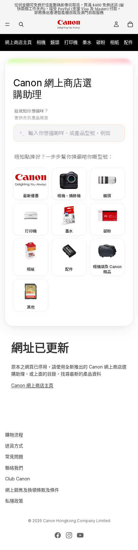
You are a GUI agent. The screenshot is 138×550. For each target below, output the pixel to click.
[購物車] (130, 24)
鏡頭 (54, 42)
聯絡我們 (14, 467)
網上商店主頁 (18, 42)
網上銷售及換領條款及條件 (32, 489)
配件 (128, 42)
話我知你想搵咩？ (31, 114)
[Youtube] (80, 535)
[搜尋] (21, 24)
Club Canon (17, 478)
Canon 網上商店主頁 (32, 385)
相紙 (114, 42)
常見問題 (14, 456)
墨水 (86, 42)
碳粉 (100, 42)
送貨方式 (14, 445)
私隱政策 (14, 500)
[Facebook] (58, 535)
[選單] (7, 24)
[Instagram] (69, 535)
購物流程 (14, 434)
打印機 (71, 42)
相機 (41, 42)
